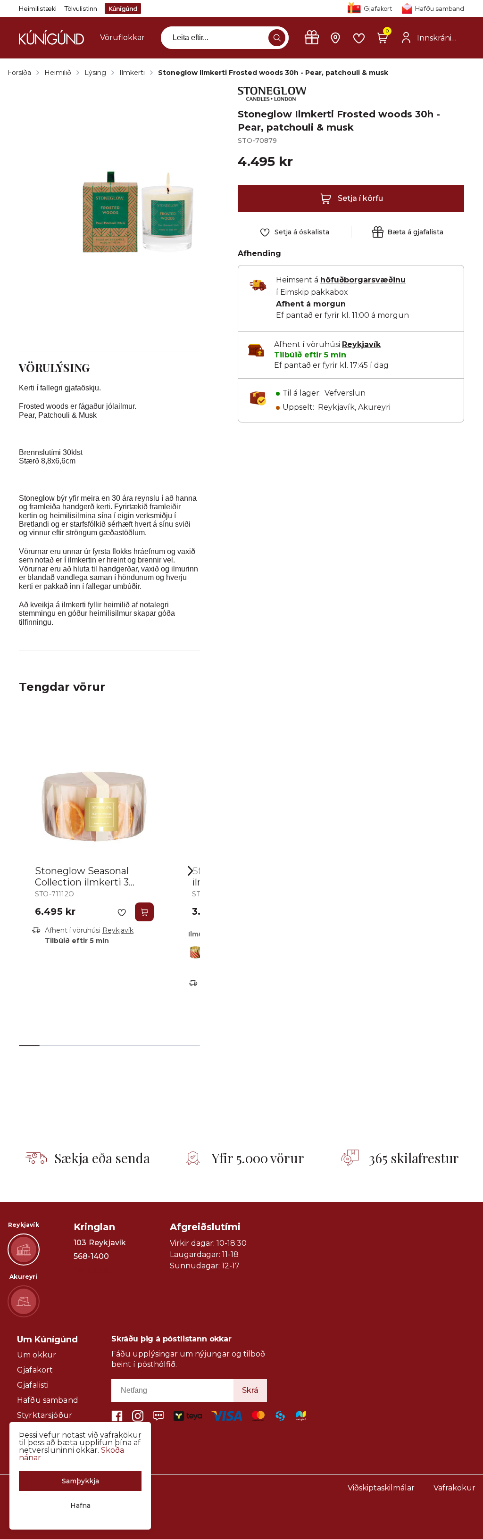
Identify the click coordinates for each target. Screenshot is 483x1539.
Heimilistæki (38, 8)
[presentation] (122, 38)
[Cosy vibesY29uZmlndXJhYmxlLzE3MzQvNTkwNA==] (197, 950)
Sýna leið (91, 1270)
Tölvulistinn (80, 8)
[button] (276, 37)
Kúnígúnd (122, 8)
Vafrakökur (454, 1487)
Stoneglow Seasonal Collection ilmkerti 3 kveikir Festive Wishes (87, 882)
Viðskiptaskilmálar (381, 1487)
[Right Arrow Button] (190, 870)
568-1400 (91, 1256)
